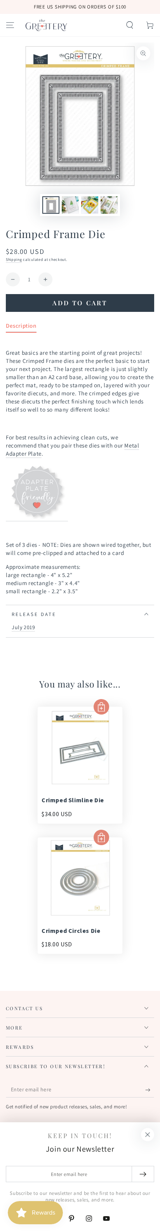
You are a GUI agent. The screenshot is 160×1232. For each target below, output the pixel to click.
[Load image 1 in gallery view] (50, 205)
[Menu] (10, 25)
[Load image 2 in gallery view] (70, 205)
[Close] (147, 1134)
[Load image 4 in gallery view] (109, 205)
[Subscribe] (149, 1089)
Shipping (14, 259)
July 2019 (23, 627)
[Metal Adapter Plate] (37, 517)
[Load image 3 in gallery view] (89, 205)
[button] (130, 25)
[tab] (21, 327)
